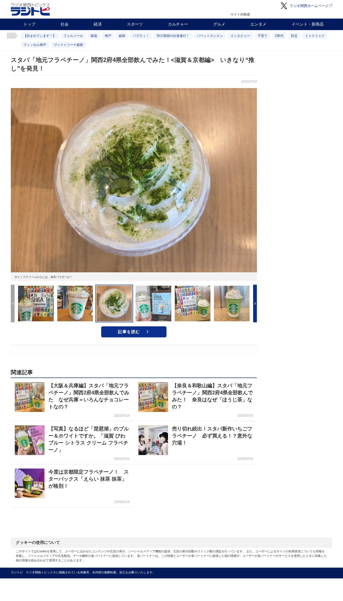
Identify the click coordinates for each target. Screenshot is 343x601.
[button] (255, 303)
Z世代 (279, 36)
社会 (65, 24)
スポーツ (135, 24)
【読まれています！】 (39, 36)
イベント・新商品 (308, 24)
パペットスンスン (210, 36)
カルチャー (178, 24)
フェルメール (73, 36)
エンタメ (258, 24)
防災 (294, 36)
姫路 (122, 36)
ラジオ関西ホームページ (309, 6)
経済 (98, 24)
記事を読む (129, 332)
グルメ (219, 24)
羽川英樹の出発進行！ (173, 36)
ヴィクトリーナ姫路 (68, 45)
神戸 (108, 36)
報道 (94, 36)
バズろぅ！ (141, 36)
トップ (29, 24)
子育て (262, 36)
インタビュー (240, 36)
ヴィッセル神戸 (34, 45)
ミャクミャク (315, 36)
